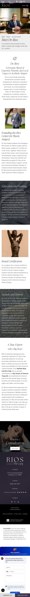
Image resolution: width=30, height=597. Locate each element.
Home (3, 36)
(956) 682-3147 (21, 539)
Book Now (3, 2)
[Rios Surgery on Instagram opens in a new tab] (12, 502)
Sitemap (25, 514)
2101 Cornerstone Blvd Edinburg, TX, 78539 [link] (15, 474)
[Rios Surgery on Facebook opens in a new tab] (15, 502)
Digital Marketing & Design (16, 520)
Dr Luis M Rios (16, 36)
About (8, 36)
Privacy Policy (18, 514)
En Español (11, 2)
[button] (3, 590)
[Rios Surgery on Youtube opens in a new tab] (18, 502)
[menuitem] (12, 502)
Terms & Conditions (8, 514)
